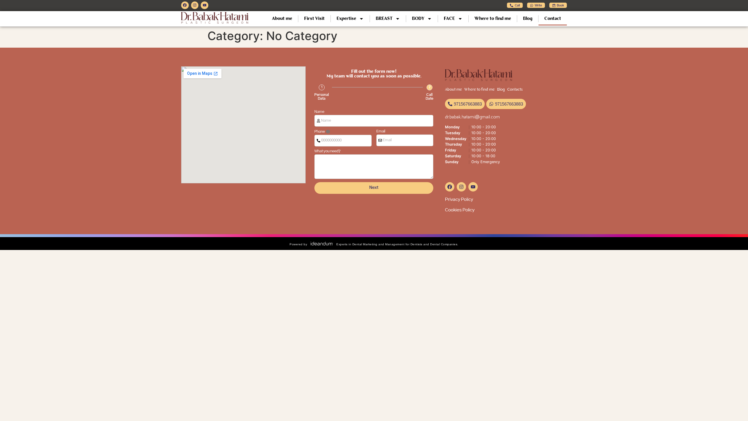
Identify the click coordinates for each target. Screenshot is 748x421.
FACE (449, 18)
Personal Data (321, 97)
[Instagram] (195, 5)
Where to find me (493, 18)
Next (373, 188)
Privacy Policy (459, 199)
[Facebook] (185, 5)
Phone (319, 132)
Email (380, 131)
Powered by (298, 244)
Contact (552, 18)
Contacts (515, 89)
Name (319, 112)
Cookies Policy (460, 210)
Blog (527, 18)
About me (282, 18)
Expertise (346, 18)
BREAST (384, 18)
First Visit (314, 18)
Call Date (429, 97)
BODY (418, 18)
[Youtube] (204, 5)
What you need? (327, 151)
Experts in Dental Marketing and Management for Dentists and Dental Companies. (397, 244)
